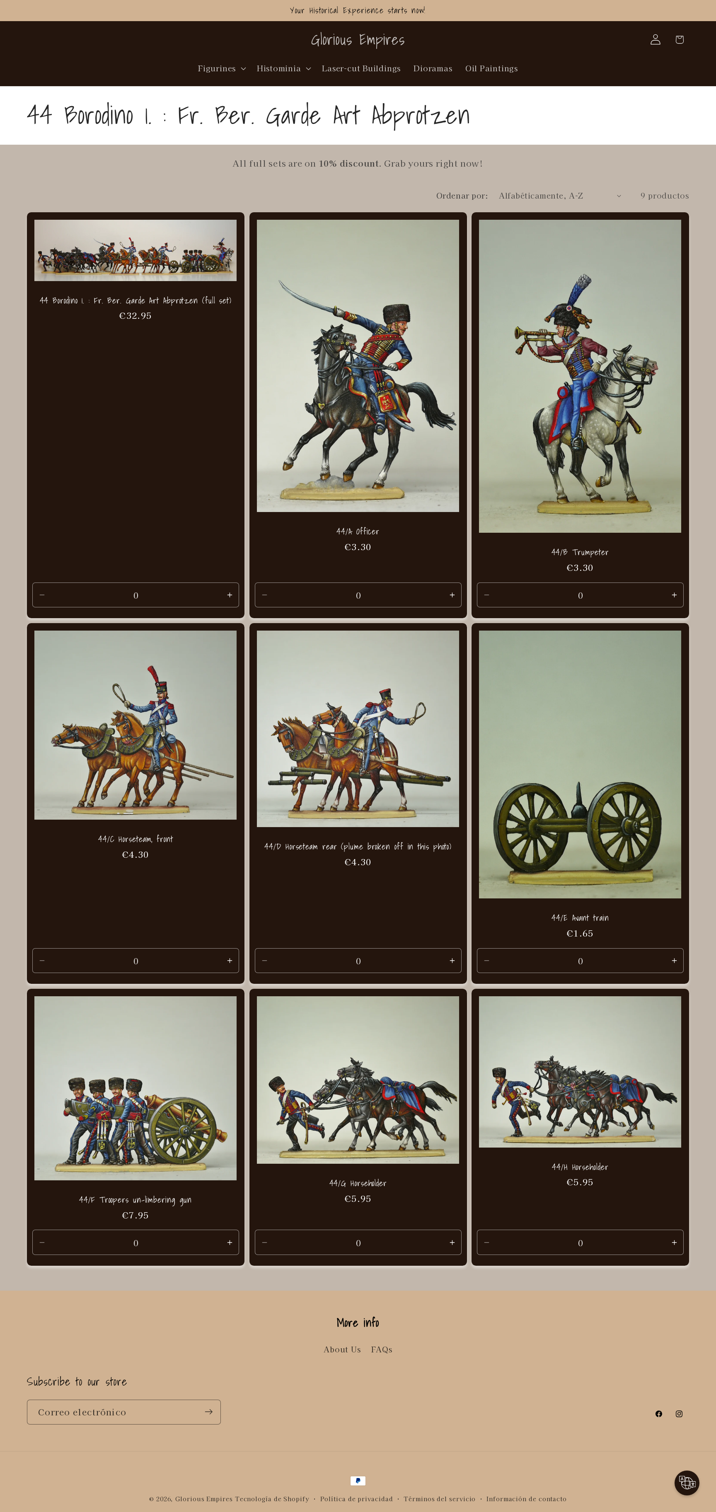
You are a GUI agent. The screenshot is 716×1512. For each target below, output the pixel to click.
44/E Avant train (580, 918)
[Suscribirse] (208, 1412)
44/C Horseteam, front (135, 839)
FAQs (381, 1349)
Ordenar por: (462, 195)
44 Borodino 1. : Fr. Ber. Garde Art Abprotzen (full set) (136, 300)
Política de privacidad (356, 1498)
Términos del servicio (440, 1498)
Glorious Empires (204, 1498)
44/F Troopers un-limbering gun (135, 1200)
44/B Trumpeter (581, 552)
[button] (221, 68)
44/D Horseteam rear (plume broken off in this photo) (358, 847)
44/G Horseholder (358, 1183)
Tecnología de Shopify (272, 1498)
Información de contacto (526, 1498)
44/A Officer (358, 532)
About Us (342, 1349)
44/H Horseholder (580, 1167)
